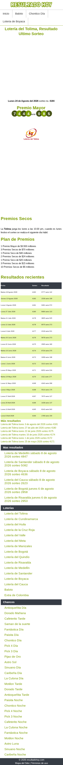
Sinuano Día (12, 667)
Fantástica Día (14, 629)
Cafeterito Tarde (14, 618)
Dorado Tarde (13, 689)
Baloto (19, 13)
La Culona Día (13, 678)
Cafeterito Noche (15, 721)
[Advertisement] (31, 67)
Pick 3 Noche (13, 716)
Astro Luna (11, 743)
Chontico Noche (15, 705)
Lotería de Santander (18, 573)
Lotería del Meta (15, 540)
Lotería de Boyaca (16, 578)
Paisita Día (11, 634)
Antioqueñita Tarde (16, 694)
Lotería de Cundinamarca (21, 519)
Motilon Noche (13, 738)
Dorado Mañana (15, 613)
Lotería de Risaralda (17, 562)
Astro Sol (10, 662)
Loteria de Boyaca (14, 21)
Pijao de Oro (12, 656)
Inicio (6, 13)
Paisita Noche (13, 700)
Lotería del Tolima (16, 513)
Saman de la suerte (17, 624)
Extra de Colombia (16, 595)
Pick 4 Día (11, 645)
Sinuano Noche (14, 749)
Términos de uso (39, 763)
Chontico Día (37, 13)
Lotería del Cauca (16, 584)
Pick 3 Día (11, 651)
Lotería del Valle (15, 535)
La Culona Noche (16, 727)
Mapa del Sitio (22, 763)
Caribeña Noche (15, 754)
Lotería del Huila (15, 524)
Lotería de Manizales (18, 546)
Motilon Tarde (13, 683)
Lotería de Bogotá (16, 551)
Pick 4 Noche (13, 711)
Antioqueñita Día (15, 607)
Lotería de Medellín (17, 567)
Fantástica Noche (16, 732)
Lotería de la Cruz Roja (19, 530)
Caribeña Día (13, 673)
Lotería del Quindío (17, 557)
